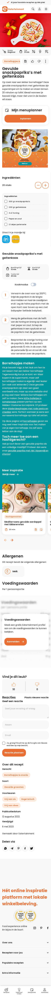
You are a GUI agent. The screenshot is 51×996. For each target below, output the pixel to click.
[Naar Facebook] (47, 928)
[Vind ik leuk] (32, 61)
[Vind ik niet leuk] (39, 61)
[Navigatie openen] (46, 9)
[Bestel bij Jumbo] (15, 239)
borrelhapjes (30, 421)
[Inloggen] (39, 9)
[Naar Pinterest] (41, 928)
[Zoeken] (33, 9)
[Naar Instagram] (34, 928)
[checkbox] (34, 284)
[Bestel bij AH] (6, 239)
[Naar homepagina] (13, 9)
